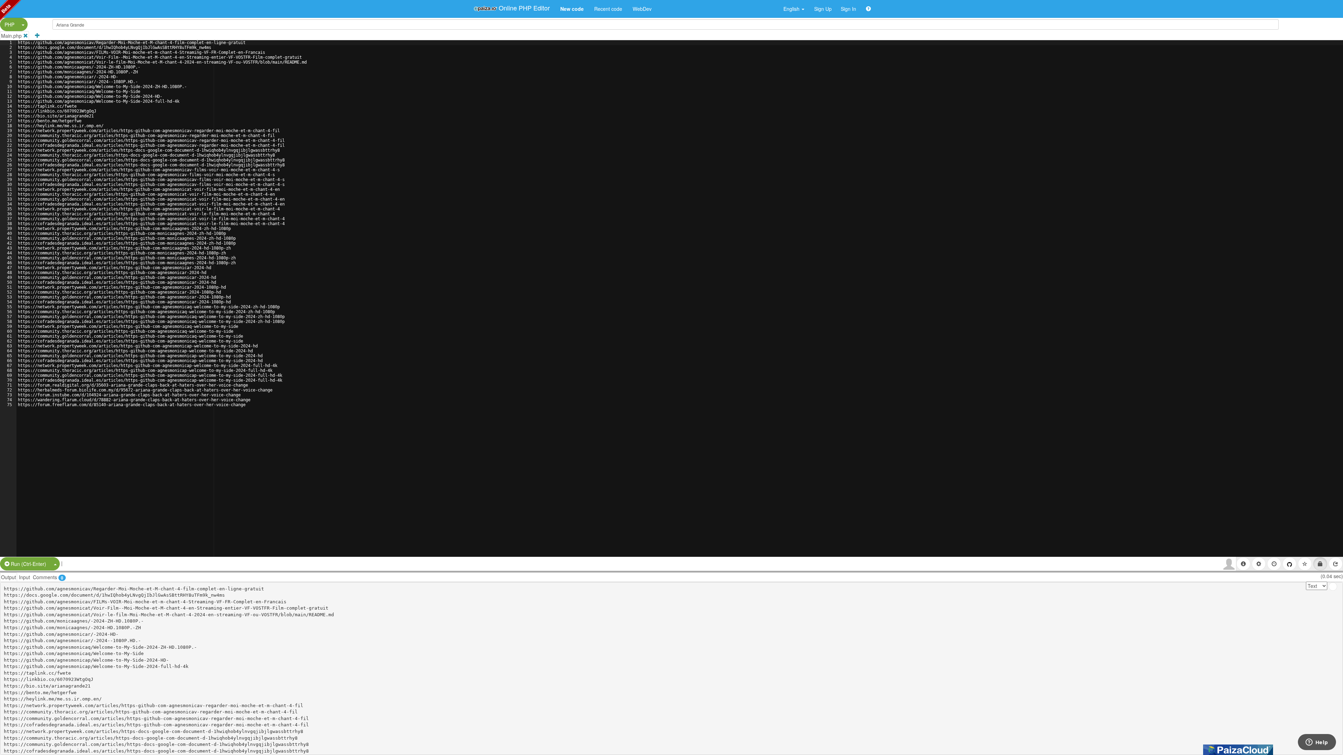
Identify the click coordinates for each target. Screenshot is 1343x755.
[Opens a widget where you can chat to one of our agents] (1317, 743)
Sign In (848, 8)
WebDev (642, 8)
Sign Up (823, 8)
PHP (9, 24)
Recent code (608, 8)
